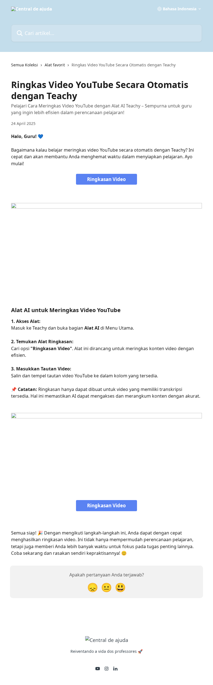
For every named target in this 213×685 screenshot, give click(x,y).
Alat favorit (55, 64)
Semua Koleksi (24, 64)
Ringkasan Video (106, 179)
